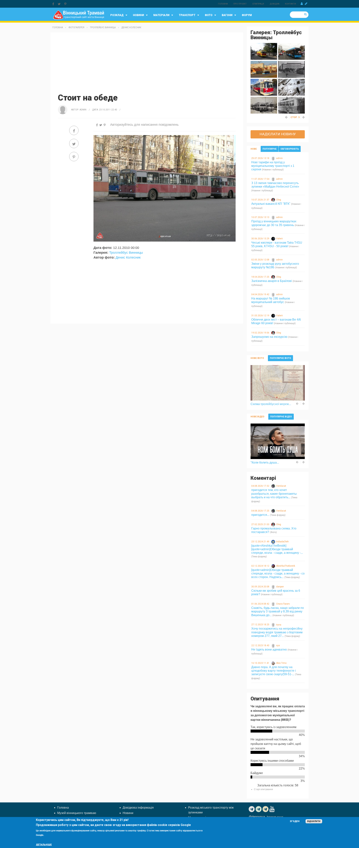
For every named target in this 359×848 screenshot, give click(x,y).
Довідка (274, 4)
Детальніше (44, 845)
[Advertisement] (146, 62)
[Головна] (78, 14)
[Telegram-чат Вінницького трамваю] (259, 809)
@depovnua (257, 816)
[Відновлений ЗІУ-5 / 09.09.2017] (264, 87)
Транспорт (187, 15)
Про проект (240, 4)
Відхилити (313, 821)
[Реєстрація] (306, 4)
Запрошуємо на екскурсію (269, 336)
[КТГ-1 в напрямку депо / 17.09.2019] (264, 51)
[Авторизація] (302, 4)
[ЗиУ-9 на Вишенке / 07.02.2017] (291, 87)
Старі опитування (263, 789)
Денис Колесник (131, 27)
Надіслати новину (278, 134)
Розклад (117, 15)
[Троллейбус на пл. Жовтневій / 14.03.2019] (291, 69)
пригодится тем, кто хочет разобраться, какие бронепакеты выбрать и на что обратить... (274, 493)
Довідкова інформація (138, 807)
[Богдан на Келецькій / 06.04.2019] (264, 69)
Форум (247, 15)
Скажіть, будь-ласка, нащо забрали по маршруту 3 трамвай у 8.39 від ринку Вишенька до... (277, 611)
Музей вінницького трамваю (76, 813)
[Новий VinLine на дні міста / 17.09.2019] (291, 51)
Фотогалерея (76, 27)
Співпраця (258, 4)
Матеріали (161, 15)
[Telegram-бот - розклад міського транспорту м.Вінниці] (266, 809)
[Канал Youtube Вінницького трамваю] (272, 809)
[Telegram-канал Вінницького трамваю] (252, 809)
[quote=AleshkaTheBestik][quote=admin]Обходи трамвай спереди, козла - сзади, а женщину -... (277, 549)
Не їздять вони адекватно (269, 649)
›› (303, 117)
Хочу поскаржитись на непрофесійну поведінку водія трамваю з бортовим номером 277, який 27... (277, 632)
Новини (138, 15)
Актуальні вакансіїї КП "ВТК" (270, 203)
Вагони (227, 15)
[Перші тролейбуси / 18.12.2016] (264, 104)
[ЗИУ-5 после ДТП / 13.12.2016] (291, 104)
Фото (208, 15)
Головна (223, 4)
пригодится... (260, 514)
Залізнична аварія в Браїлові (271, 280)
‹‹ (286, 117)
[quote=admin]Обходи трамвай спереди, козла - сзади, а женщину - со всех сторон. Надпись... (278, 573)
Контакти (290, 4)
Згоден (295, 821)
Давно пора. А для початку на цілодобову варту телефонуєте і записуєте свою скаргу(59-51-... (273, 670)
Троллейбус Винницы (103, 27)
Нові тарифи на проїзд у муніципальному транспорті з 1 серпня (272, 166)
